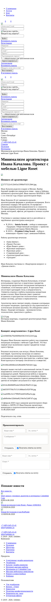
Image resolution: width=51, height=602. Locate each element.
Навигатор (10, 589)
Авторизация (6, 63)
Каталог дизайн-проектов (17, 565)
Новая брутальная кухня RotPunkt (15, 512)
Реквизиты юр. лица (14, 593)
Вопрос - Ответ (12, 587)
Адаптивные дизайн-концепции (19, 560)
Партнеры (10, 550)
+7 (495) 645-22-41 (8, 142)
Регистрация (6, 43)
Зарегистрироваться (9, 61)
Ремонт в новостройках (16, 574)
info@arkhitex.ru (7, 528)
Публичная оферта (14, 596)
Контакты (10, 15)
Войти (4, 38)
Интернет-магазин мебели (17, 567)
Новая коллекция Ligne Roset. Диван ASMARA (21, 505)
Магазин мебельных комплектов (19, 571)
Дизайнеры (10, 563)
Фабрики (10, 576)
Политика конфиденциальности (19, 591)
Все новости (7, 491)
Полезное (10, 545)
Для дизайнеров (12, 584)
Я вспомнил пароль (9, 73)
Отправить (9, 448)
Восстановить (7, 71)
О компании (11, 8)
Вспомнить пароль (9, 41)
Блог (8, 13)
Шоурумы (10, 547)
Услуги (9, 11)
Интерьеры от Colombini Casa (18, 569)
